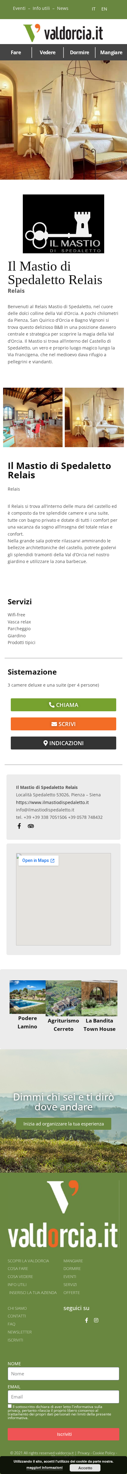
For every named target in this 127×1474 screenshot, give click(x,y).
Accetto (85, 1468)
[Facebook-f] (86, 1320)
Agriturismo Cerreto (63, 1024)
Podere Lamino (27, 1022)
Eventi (19, 8)
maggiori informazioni (45, 1467)
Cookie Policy (104, 1453)
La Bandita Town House (100, 1024)
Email (14, 1387)
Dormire (79, 52)
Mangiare (111, 52)
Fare (16, 52)
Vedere (47, 52)
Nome (14, 1363)
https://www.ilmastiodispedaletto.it (52, 802)
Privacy (84, 1453)
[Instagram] (96, 1320)
